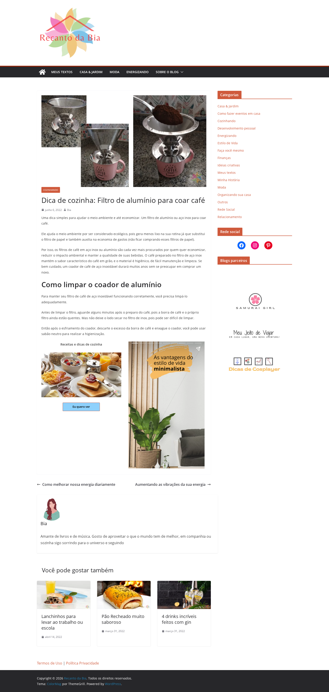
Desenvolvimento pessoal (237, 128)
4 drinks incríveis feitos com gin (179, 619)
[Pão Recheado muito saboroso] (124, 584)
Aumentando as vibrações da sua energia (170, 484)
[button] (181, 72)
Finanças (224, 158)
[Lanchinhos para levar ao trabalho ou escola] (63, 584)
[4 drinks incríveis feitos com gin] (184, 584)
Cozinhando (50, 189)
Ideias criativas (229, 165)
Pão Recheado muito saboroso (123, 619)
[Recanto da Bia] (42, 72)
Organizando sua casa (234, 195)
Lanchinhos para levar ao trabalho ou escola (62, 622)
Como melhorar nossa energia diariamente (78, 484)
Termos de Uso (49, 663)
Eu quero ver (81, 407)
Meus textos (62, 72)
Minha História (229, 180)
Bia (69, 210)
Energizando (137, 72)
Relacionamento (230, 217)
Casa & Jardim (91, 72)
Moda (114, 72)
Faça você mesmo (231, 150)
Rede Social (226, 209)
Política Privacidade (82, 663)
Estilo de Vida (228, 143)
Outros (223, 202)
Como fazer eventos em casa (239, 113)
